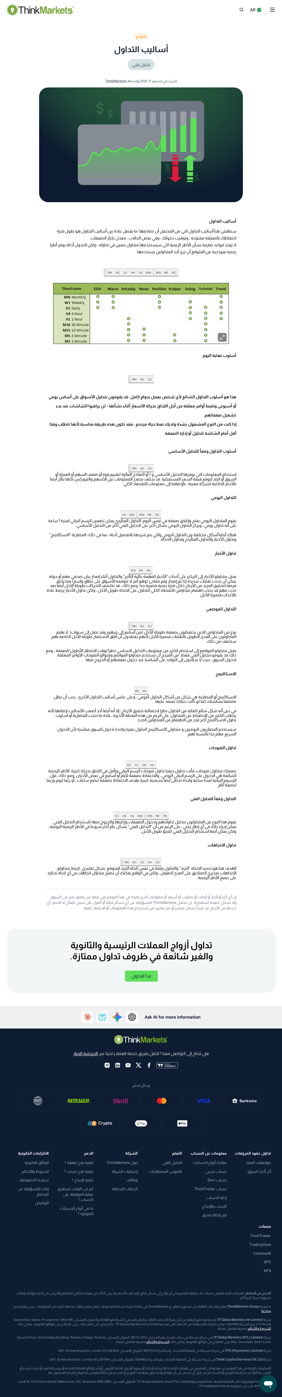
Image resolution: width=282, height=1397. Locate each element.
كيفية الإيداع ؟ (82, 1180)
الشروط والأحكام (35, 1171)
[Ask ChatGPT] (132, 1017)
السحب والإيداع (214, 1206)
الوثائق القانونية (37, 1162)
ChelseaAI (262, 1253)
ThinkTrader (260, 1235)
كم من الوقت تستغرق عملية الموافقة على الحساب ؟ (75, 1194)
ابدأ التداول (141, 976)
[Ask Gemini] (117, 1017)
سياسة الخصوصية (34, 1180)
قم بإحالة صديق (214, 1215)
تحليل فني (141, 64)
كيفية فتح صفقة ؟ (79, 1162)
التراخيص (42, 1203)
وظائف (132, 1180)
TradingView (260, 1244)
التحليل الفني (172, 1162)
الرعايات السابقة (125, 1189)
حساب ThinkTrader (210, 1189)
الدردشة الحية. (85, 1053)
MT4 (267, 1270)
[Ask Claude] (87, 1017)
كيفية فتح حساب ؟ (78, 1171)
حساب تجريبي (216, 1171)
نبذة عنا (266, 1311)
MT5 (267, 1262)
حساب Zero (217, 1180)
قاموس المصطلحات (165, 1171)
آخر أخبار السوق (259, 1171)
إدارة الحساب (216, 1197)
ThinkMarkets (116, 81)
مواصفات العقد (258, 1162)
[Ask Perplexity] (102, 1017)
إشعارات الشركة (125, 1171)
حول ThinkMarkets (122, 1162)
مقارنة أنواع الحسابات (210, 1162)
